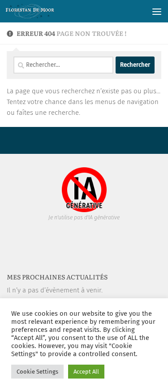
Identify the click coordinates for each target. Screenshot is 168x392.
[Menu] (157, 11)
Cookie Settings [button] (37, 371)
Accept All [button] (86, 371)
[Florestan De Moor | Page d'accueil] (38, 11)
